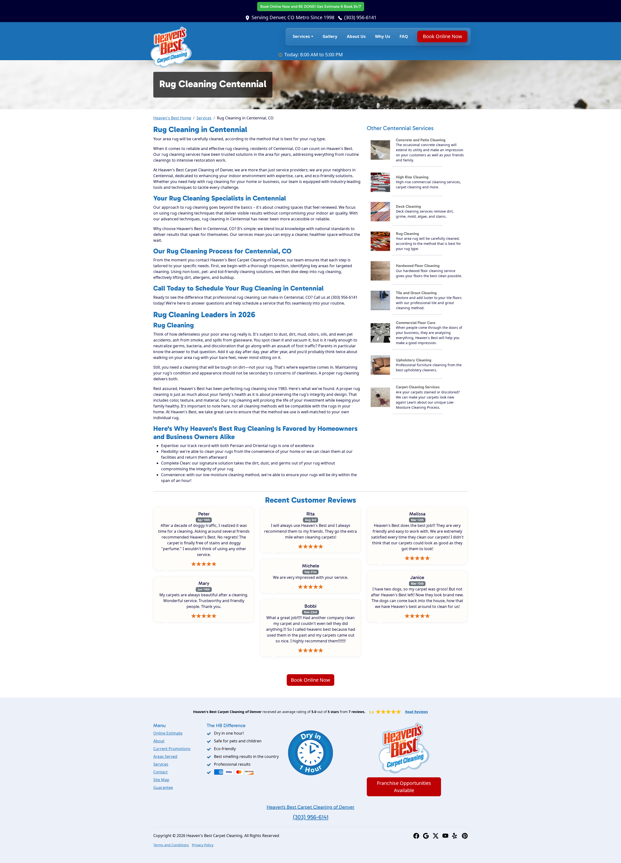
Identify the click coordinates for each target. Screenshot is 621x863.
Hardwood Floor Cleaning (418, 265)
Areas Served (165, 756)
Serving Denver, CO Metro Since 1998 (293, 17)
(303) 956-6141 (360, 17)
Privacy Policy (202, 845)
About (158, 741)
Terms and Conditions (171, 845)
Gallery (330, 36)
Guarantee (163, 787)
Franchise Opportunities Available (404, 787)
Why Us (382, 36)
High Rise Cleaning (412, 177)
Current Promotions (171, 748)
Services (204, 118)
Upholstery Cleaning (413, 360)
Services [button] (301, 36)
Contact (160, 772)
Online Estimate (167, 733)
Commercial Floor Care (415, 322)
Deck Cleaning (408, 206)
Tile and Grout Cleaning (416, 292)
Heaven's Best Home (172, 118)
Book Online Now (310, 6)
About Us (356, 36)
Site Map (161, 779)
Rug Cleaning (407, 233)
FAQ (404, 36)
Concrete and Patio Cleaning (420, 140)
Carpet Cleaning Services (418, 387)
